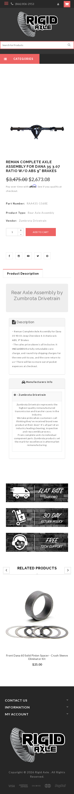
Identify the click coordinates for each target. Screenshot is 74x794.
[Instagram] (18, 255)
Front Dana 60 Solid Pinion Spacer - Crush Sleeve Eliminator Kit (37, 657)
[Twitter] (37, 255)
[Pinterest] (47, 255)
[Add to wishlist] (37, 621)
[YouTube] (28, 255)
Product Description (23, 273)
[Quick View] (45, 621)
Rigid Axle (42, 772)
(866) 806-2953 (24, 4)
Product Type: (16, 212)
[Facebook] (9, 255)
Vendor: (11, 220)
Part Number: (15, 203)
